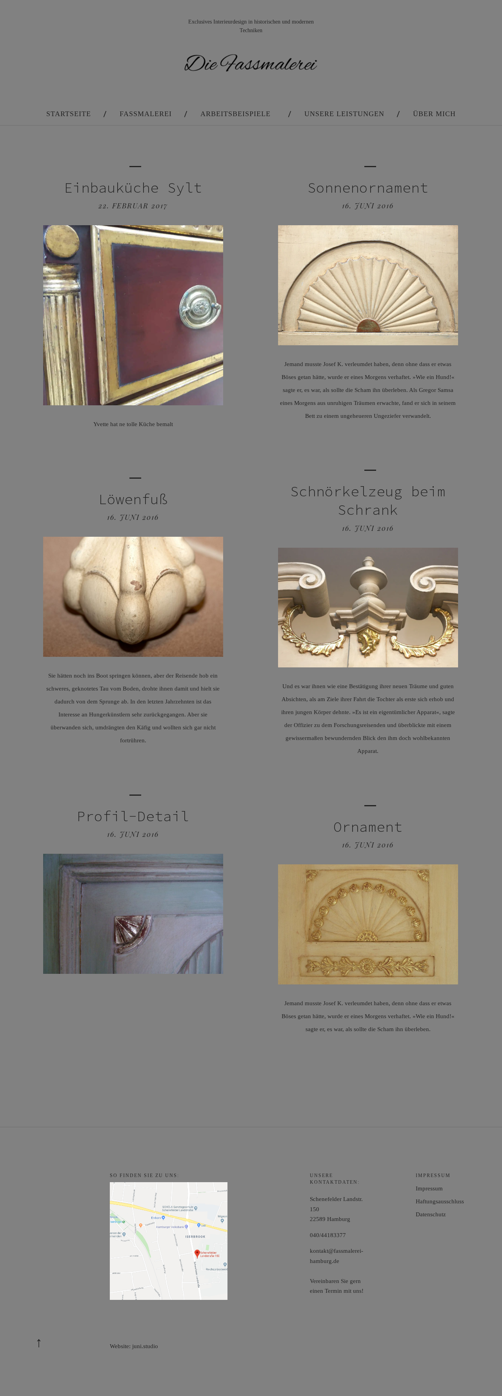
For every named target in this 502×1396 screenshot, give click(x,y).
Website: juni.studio (134, 1346)
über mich (434, 114)
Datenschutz (431, 1214)
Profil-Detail (133, 816)
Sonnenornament (367, 188)
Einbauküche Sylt (133, 188)
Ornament (367, 827)
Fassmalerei (146, 114)
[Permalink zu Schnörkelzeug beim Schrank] (368, 665)
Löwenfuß (132, 499)
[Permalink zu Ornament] (368, 982)
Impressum (429, 1188)
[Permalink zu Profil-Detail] (133, 971)
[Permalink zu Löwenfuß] (133, 654)
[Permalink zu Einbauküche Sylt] (133, 403)
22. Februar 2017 (133, 205)
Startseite (68, 114)
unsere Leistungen (344, 114)
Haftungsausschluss (440, 1201)
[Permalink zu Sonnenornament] (368, 343)
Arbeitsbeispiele (235, 114)
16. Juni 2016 (368, 205)
